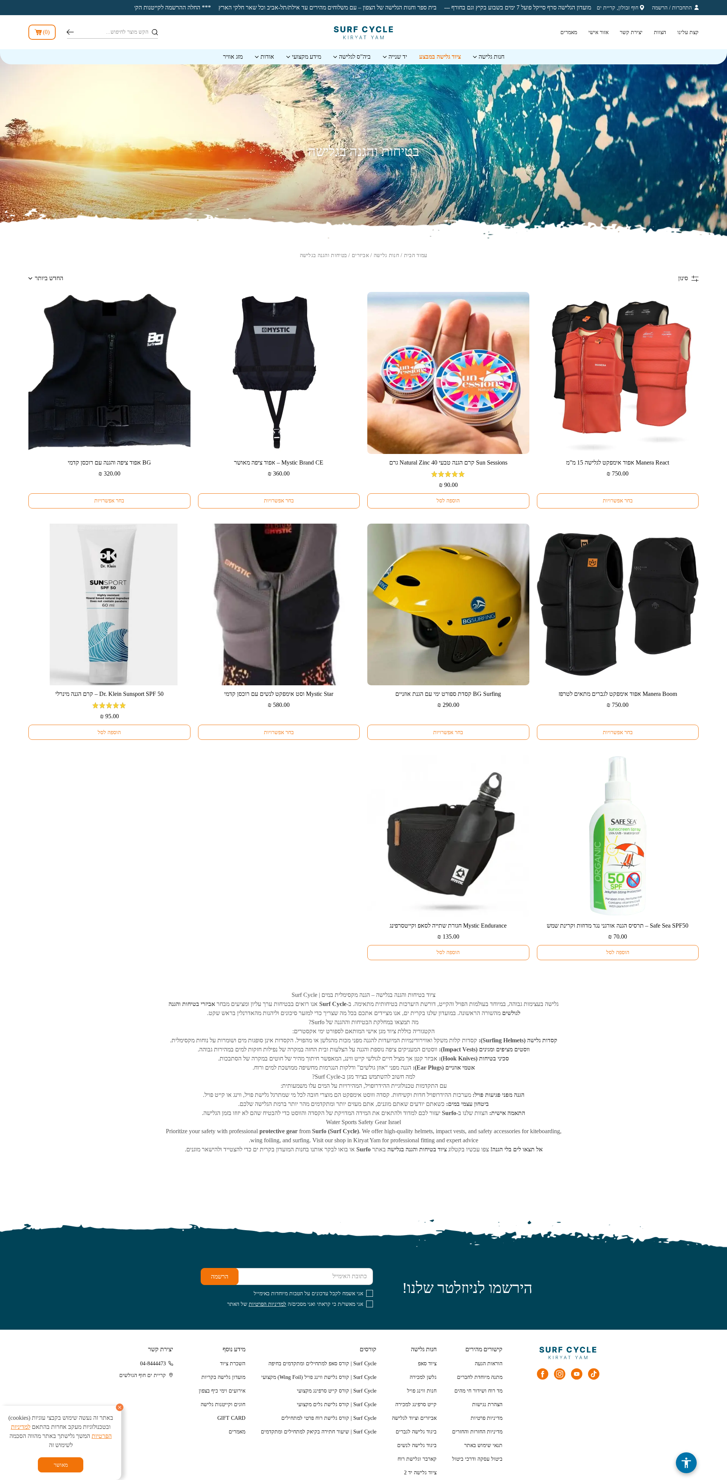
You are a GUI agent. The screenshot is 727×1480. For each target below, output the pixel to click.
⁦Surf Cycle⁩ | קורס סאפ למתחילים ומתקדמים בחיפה (322, 1363)
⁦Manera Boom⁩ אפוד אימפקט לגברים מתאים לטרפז (618, 694)
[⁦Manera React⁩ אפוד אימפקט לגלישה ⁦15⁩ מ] (618, 373)
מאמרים (568, 32)
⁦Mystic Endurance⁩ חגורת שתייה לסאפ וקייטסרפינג (448, 925)
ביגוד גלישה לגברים (416, 1432)
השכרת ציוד (232, 1363)
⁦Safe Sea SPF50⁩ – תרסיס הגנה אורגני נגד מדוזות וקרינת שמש (617, 925)
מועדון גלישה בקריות (223, 1377)
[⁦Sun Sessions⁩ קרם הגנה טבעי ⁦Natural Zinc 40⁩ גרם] (448, 373)
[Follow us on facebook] (542, 1374)
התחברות (682, 8)
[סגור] (119, 1407)
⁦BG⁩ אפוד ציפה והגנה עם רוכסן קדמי (109, 462)
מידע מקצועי (306, 56)
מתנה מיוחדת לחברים (479, 1377)
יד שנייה (397, 56)
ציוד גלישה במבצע (440, 56)
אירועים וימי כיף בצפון (222, 1391)
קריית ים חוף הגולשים (142, 1375)
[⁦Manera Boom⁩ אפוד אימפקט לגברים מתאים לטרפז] (618, 605)
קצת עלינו (688, 32)
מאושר (61, 1465)
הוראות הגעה (488, 1363)
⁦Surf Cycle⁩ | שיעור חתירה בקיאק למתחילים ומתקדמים (318, 1432)
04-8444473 (153, 1363)
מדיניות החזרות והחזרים (477, 1432)
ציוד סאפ (427, 1363)
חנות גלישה (491, 56)
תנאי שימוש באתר (483, 1445)
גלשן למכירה (423, 1377)
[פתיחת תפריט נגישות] (686, 1462)
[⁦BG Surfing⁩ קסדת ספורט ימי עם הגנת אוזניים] (448, 605)
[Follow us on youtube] (576, 1374)
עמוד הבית (415, 255)
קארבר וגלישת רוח (417, 1459)
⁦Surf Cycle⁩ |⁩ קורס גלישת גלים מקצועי (336, 1404)
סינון (683, 278)
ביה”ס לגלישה (355, 56)
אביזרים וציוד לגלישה (414, 1418)
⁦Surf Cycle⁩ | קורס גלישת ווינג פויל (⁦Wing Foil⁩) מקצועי (318, 1377)
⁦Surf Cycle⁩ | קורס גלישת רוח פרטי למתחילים (328, 1418)
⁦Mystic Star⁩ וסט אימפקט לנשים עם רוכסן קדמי (278, 694)
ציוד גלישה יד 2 (420, 1472)
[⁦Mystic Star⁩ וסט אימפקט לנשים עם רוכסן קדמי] (279, 605)
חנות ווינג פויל (422, 1391)
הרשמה (660, 8)
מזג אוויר (233, 56)
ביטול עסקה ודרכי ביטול (477, 1459)
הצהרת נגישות (487, 1404)
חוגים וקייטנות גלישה (223, 1404)
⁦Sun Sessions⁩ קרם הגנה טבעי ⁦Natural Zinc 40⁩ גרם (448, 462)
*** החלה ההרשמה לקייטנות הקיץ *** (566, 7)
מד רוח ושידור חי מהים (478, 1391)
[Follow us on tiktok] (593, 1374)
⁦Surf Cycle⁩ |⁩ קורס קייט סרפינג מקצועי (336, 1391)
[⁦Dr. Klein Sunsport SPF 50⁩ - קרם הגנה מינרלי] (109, 605)
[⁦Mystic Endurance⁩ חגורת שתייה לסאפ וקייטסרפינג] (448, 836)
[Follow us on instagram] (559, 1374)
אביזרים (360, 255)
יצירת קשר (631, 32)
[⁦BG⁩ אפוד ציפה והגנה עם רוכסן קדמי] (109, 373)
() (46, 32)
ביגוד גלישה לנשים (417, 1445)
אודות (267, 56)
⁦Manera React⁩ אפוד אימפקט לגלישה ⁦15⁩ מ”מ (617, 462)
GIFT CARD (231, 1418)
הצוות (660, 32)
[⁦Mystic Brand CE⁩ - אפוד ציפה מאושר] (279, 373)
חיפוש (70, 32)
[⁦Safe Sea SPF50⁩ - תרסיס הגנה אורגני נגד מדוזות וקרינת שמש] (618, 836)
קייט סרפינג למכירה (416, 1404)
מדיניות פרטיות (486, 1418)
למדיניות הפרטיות (267, 1304)
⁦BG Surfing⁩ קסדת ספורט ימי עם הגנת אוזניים (448, 694)
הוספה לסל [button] (448, 501)
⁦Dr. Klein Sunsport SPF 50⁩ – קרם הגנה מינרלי (109, 694)
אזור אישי (598, 32)
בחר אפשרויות (618, 501)
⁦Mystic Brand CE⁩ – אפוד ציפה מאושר (278, 462)
